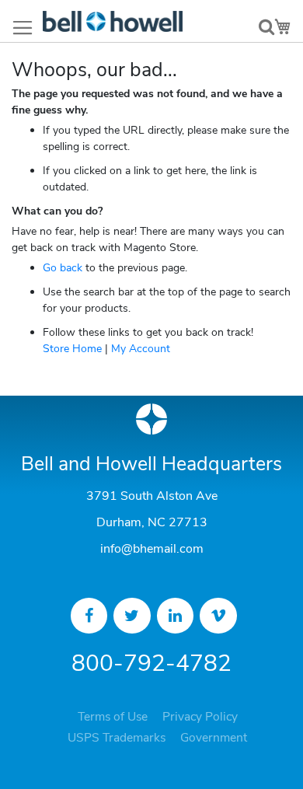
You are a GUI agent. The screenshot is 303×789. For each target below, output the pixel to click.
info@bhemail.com (152, 548)
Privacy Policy (200, 716)
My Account (140, 348)
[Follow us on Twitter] (132, 616)
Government (213, 737)
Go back (62, 267)
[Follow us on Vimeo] (218, 616)
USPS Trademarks (116, 737)
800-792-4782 (151, 663)
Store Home (72, 348)
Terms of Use (113, 716)
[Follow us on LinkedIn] (175, 616)
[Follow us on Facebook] (89, 616)
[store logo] (113, 21)
